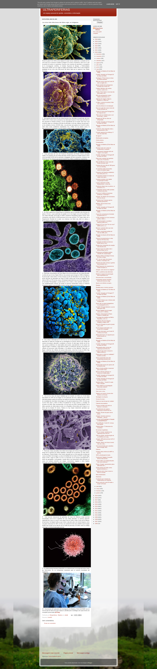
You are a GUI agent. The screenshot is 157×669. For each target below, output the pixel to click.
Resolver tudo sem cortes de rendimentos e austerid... (103, 148)
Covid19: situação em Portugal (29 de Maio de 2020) (105, 155)
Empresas (98, 476)
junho (98, 67)
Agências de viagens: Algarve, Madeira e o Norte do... (104, 99)
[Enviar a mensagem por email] (74, 615)
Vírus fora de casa (100, 389)
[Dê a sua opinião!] (76, 615)
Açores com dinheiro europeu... (104, 283)
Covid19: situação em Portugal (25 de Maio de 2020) (105, 344)
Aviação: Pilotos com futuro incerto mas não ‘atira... (105, 443)
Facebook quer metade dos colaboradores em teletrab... (104, 479)
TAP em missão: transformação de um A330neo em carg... (105, 436)
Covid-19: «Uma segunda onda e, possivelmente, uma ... (104, 129)
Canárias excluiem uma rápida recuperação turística (104, 180)
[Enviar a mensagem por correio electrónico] (71, 615)
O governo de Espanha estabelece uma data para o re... (105, 173)
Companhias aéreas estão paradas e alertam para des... (105, 190)
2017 (96, 500)
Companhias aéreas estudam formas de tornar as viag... (103, 280)
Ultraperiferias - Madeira (99, 29)
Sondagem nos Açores (102, 397)
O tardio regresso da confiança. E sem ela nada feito (104, 133)
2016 (96, 502)
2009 (96, 517)
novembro (99, 56)
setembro (99, 60)
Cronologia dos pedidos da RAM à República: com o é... (105, 318)
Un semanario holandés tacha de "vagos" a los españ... (104, 152)
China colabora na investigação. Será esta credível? (104, 386)
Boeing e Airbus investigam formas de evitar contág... (105, 256)
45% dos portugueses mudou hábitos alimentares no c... (103, 96)
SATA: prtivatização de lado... (103, 455)
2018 (96, 497)
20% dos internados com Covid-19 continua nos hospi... (105, 332)
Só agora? (98, 135)
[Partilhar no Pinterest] (81, 615)
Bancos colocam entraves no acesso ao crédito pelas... (103, 372)
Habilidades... (99, 338)
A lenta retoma (100, 140)
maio (97, 69)
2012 (96, 510)
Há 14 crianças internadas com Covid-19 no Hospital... (104, 328)
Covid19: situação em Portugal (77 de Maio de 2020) (105, 293)
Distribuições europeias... (102, 138)
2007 (96, 521)
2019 (96, 495)
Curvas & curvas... (100, 399)
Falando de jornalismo (102, 403)
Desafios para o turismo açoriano (104, 287)
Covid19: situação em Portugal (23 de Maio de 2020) (105, 379)
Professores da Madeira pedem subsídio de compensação (104, 253)
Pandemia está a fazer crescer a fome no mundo (104, 472)
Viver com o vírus (100, 391)
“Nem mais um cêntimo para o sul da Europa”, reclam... (104, 115)
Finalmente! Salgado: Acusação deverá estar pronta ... (104, 458)
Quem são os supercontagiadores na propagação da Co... (105, 304)
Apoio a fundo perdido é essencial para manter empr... (105, 369)
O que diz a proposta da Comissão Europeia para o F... (105, 214)
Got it (118, 4)
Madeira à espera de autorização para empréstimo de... (104, 274)
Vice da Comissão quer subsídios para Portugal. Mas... (104, 446)
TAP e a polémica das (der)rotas (104, 271)
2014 (96, 506)
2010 (96, 515)
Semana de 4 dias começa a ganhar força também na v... (105, 263)
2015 (96, 504)
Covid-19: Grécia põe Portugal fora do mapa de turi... (105, 112)
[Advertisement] (66, 639)
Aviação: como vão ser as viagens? (105, 269)
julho (97, 64)
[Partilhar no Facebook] (79, 615)
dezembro (99, 54)
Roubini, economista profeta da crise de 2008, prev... (104, 232)
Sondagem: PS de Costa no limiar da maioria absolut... (104, 78)
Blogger (90, 662)
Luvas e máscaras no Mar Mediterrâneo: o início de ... (103, 183)
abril (97, 486)
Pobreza (98, 449)
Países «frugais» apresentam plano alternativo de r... (105, 465)
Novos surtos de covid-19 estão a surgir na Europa (104, 483)
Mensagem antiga (83, 653)
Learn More (110, 4)
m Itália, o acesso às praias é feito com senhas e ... (105, 103)
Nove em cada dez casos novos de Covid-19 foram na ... (105, 108)
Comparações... (100, 142)
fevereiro (98, 490)
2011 (96, 512)
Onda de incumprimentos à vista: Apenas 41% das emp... (104, 239)
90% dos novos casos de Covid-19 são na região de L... (105, 82)
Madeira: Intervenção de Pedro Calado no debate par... (104, 314)
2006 (96, 523)
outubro (98, 58)
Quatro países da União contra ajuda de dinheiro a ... (104, 468)
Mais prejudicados (100, 474)
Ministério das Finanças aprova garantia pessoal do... (104, 201)
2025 (96, 41)
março (98, 488)
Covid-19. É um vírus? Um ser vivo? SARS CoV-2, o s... (105, 225)
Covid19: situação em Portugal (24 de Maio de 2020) (105, 376)
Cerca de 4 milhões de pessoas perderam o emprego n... (104, 194)
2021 (96, 50)
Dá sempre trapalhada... (102, 430)
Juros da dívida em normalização (104, 105)
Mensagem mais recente (51, 653)
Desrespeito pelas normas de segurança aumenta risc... (103, 348)
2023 (96, 45)
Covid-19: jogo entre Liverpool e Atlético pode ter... (104, 351)
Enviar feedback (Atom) (55, 656)
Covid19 (50, 617)
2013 (96, 508)
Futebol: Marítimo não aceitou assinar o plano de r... (104, 89)
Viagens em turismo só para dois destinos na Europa (104, 394)
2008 (96, 519)
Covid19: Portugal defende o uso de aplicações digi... (105, 307)
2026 (96, 39)
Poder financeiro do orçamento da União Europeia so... (105, 267)
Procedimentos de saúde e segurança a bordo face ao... (104, 409)
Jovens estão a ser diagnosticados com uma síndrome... (105, 461)
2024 (96, 43)
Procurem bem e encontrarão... (104, 277)
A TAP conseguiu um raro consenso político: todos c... (105, 218)
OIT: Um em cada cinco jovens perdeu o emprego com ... (104, 260)
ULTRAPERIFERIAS (56, 9)
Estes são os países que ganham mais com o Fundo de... (104, 159)
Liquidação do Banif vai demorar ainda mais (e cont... (104, 242)
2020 (96, 52)
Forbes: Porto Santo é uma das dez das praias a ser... (105, 92)
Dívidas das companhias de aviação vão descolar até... (105, 246)
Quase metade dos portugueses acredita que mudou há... (104, 85)
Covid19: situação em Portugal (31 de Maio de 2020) (105, 75)
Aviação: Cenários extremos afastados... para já (103, 416)
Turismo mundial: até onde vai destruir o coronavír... (104, 406)
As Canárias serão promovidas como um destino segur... (104, 169)
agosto (98, 62)
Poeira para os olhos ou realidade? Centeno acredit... (105, 355)
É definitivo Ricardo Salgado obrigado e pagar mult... (103, 321)
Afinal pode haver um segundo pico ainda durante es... (105, 335)
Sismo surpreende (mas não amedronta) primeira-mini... (103, 358)
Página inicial (68, 653)
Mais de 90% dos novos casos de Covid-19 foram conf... (104, 162)
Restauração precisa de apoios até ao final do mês (105, 365)
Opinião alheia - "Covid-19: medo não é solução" (104, 383)
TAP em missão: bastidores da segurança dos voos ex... (104, 432)
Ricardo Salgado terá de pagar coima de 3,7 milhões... (104, 311)
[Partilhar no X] (77, 615)
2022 (96, 48)
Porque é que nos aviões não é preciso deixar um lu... (104, 249)
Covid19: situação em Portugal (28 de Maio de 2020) (105, 208)
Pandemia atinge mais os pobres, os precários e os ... (105, 187)
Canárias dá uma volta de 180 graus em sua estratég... (105, 166)
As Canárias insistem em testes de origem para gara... (105, 176)
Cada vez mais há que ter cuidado (105, 401)
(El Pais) (57, 612)
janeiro (98, 493)
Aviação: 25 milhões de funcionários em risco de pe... (105, 197)
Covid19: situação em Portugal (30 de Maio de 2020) (105, 122)
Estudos (98, 285)
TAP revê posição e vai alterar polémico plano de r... (104, 221)
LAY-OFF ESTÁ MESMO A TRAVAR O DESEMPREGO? (105, 420)
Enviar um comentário (50, 623)
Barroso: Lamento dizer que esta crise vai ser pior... (104, 228)
